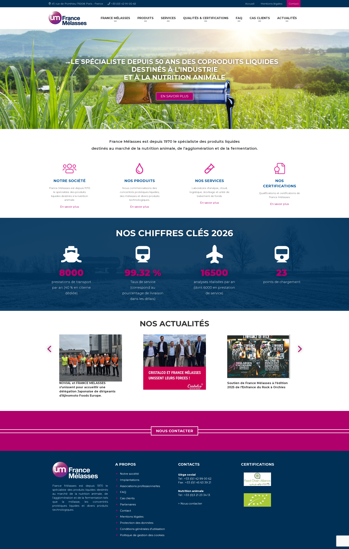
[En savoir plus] (90, 358)
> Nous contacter (190, 503)
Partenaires (128, 504)
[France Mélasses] (68, 18)
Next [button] (300, 349)
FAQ (239, 18)
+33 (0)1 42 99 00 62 (123, 3)
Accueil (249, 3)
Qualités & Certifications (205, 18)
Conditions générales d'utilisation (142, 529)
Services (168, 18)
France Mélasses (115, 18)
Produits (145, 18)
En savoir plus (174, 96)
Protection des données (136, 522)
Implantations (129, 480)
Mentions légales (271, 3)
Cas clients (260, 18)
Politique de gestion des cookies (142, 535)
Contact (294, 3)
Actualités (287, 18)
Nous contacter (174, 431)
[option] (174, 79)
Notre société (129, 473)
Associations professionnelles (140, 486)
